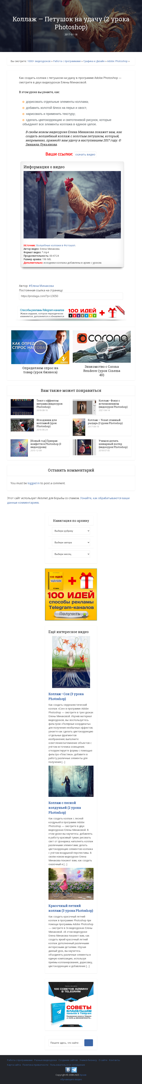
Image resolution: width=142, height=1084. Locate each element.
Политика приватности (35, 1064)
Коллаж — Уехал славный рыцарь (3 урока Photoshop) (105, 421)
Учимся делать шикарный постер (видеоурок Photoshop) (113, 444)
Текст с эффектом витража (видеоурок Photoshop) (50, 403)
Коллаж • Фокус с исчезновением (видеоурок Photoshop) (113, 403)
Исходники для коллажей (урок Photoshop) (47, 423)
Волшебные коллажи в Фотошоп (55, 245)
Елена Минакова (42, 286)
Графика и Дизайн (94, 61)
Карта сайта (14, 1064)
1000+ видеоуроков (39, 61)
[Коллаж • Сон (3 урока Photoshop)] (71, 661)
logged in (34, 483)
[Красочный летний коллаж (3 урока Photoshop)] (71, 883)
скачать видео (85, 154)
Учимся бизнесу (88, 1060)
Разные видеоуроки (45, 1060)
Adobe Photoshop (117, 61)
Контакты (114, 1060)
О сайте (103, 1060)
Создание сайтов (68, 1060)
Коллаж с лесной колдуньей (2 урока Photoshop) (64, 808)
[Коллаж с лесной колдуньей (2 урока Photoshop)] (71, 781)
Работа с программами (67, 61)
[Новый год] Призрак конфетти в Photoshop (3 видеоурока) (45, 444)
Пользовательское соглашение (67, 1064)
